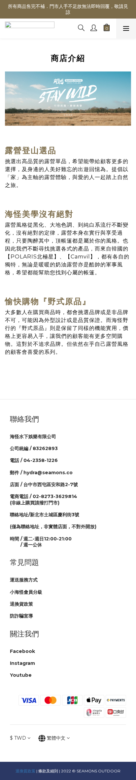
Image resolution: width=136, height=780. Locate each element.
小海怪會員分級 (26, 592)
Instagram (22, 663)
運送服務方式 (24, 580)
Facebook (22, 651)
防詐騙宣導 (21, 616)
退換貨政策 (21, 604)
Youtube (21, 675)
